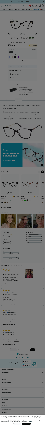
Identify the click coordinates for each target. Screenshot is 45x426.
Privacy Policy (30, 421)
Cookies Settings (17, 423)
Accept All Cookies (26, 423)
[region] (22, 420)
